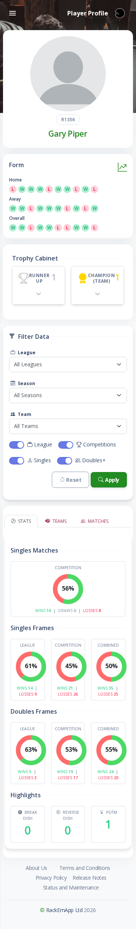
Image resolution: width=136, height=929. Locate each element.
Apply (112, 479)
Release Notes (90, 877)
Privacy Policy (51, 877)
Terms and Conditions (84, 867)
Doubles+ (94, 460)
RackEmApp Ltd (64, 910)
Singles (42, 460)
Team (24, 414)
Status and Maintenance (71, 887)
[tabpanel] (68, 688)
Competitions (99, 444)
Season (26, 383)
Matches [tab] (97, 521)
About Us (36, 867)
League (26, 352)
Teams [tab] (58, 521)
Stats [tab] (24, 521)
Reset (73, 479)
